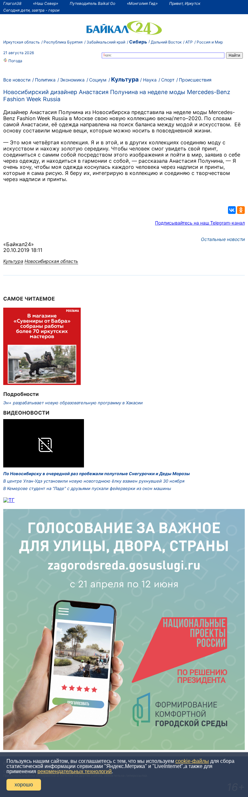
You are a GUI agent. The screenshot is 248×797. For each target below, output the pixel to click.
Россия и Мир (210, 42)
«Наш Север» (45, 3)
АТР (189, 42)
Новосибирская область (51, 261)
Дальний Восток (166, 42)
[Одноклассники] (241, 210)
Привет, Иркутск (184, 3)
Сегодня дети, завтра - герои (31, 10)
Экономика (72, 79)
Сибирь (138, 41)
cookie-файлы (192, 761)
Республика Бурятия (63, 42)
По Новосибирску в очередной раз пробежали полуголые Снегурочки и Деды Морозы (96, 473)
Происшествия (195, 79)
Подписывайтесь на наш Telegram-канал (200, 223)
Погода (14, 60)
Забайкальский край (106, 42)
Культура (125, 79)
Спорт (167, 79)
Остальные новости (223, 239)
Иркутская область (21, 42)
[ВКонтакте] (232, 210)
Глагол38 (12, 3)
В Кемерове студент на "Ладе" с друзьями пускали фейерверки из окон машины (87, 488)
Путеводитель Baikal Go (92, 3)
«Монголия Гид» (142, 3)
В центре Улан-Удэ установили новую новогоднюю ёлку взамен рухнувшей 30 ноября (93, 481)
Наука (150, 79)
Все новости (16, 79)
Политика (45, 79)
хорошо (24, 784)
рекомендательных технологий (74, 771)
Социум (98, 79)
